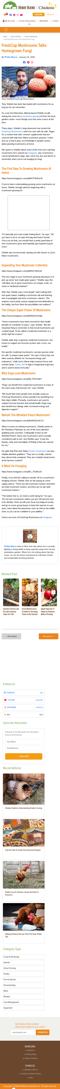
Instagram (32, 153)
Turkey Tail (20, 364)
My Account (10, 21)
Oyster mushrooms (38, 451)
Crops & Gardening (30, 36)
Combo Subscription (27, 21)
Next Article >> (48, 636)
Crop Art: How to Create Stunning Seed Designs (23, 850)
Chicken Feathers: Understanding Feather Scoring (23, 808)
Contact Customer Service (31, 1073)
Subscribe (38, 14)
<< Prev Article (11, 636)
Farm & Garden (16, 36)
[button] (53, 592)
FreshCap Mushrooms (12, 131)
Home (5, 36)
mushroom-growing (31, 116)
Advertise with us (31, 1069)
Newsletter (44, 21)
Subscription (42, 1032)
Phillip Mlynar (11, 57)
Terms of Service (31, 1058)
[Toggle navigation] (6, 30)
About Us (31, 1050)
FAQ (31, 1077)
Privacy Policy (31, 1054)
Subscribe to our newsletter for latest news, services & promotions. (22, 733)
